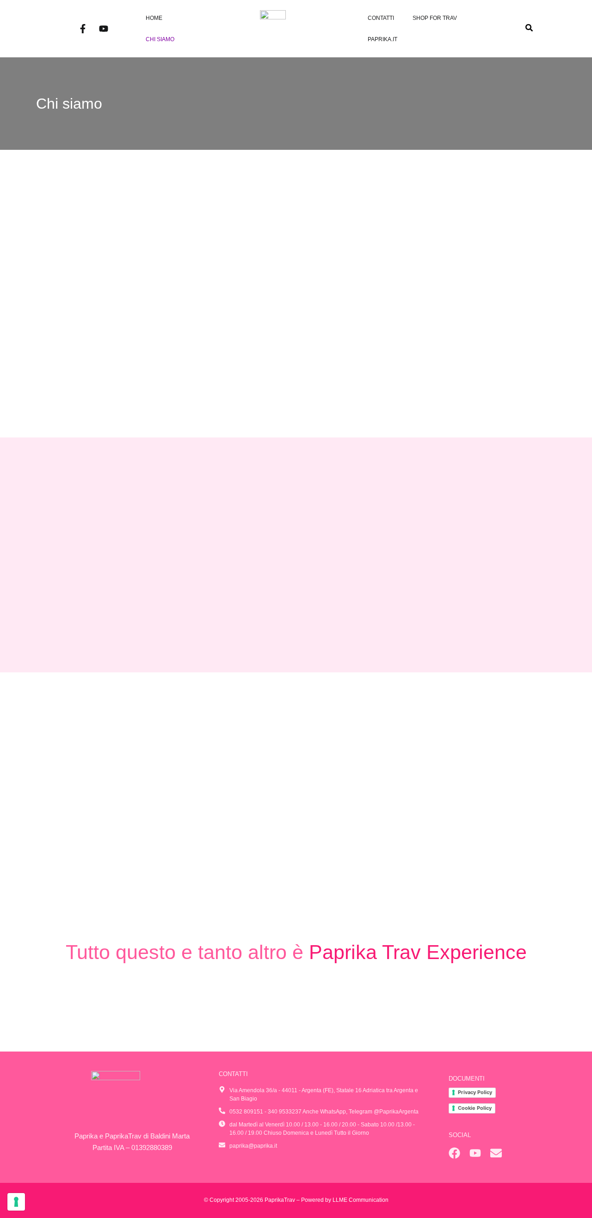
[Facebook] (454, 1153)
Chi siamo (160, 39)
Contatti (381, 18)
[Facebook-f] (83, 28)
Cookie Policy (475, 1108)
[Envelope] (496, 1153)
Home (154, 18)
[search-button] (529, 27)
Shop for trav (435, 18)
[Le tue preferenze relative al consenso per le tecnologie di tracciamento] (16, 1202)
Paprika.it (382, 39)
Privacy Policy (475, 1092)
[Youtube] (103, 28)
